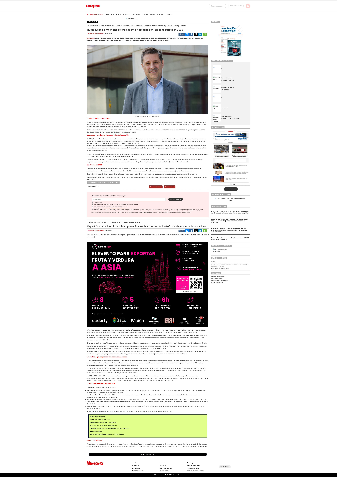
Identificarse (136, 463)
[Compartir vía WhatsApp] (205, 34)
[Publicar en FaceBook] (191, 34)
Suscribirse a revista (138, 471)
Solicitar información (155, 187)
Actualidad (109, 14)
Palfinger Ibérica (227, 80)
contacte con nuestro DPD (115, 212)
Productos (126, 14)
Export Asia (181, 330)
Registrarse (135, 465)
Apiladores (225, 90)
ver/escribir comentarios (147, 454)
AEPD (167, 212)
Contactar (162, 463)
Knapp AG (224, 108)
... (222, 70)
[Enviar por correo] (187, 34)
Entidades (160, 14)
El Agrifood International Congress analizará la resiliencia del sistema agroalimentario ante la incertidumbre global (230, 212)
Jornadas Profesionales (217, 277)
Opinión (118, 14)
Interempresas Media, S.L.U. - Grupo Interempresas (171, 475)
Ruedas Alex (91, 38)
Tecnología (136, 14)
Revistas (168, 14)
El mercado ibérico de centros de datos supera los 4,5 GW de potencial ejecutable (230, 239)
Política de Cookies (193, 468)
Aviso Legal (106, 208)
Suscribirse (230, 189)
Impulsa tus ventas (216, 279)
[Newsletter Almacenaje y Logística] (219, 156)
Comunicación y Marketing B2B (220, 281)
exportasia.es (97, 431)
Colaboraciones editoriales (195, 471)
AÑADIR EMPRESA (224, 466)
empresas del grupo (146, 210)
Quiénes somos (163, 471)
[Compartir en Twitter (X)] (196, 34)
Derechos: (167, 210)
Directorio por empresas (220, 268)
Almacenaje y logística (95, 14)
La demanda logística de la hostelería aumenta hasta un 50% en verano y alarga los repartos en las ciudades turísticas (229, 220)
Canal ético (162, 465)
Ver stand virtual (169, 187)
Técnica (144, 14)
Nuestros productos (165, 468)
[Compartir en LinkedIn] (200, 34)
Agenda (152, 14)
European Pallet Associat (231, 119)
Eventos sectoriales (217, 283)
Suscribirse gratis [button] (236, 6)
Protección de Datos (193, 465)
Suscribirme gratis (175, 199)
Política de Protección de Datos (118, 208)
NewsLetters (136, 468)
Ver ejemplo (121, 196)
